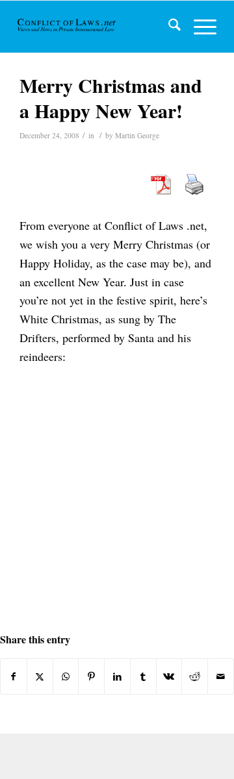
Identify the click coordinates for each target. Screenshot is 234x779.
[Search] (168, 27)
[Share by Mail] (220, 676)
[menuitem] (168, 27)
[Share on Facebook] (14, 676)
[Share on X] (40, 676)
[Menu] (198, 27)
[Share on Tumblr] (143, 676)
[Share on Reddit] (194, 676)
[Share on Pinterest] (91, 676)
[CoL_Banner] (67, 27)
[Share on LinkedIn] (117, 676)
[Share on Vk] (169, 676)
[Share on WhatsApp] (66, 676)
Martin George (137, 135)
